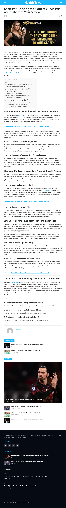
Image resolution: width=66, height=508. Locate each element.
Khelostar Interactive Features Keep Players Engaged (19, 88)
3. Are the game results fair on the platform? (17, 106)
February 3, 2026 (15, 421)
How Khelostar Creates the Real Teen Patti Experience (19, 84)
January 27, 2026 (19, 16)
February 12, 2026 (10, 401)
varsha (10, 16)
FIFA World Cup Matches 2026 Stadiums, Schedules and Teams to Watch (25, 476)
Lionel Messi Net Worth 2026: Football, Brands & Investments (27, 344)
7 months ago (15, 346)
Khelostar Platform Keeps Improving (15, 97)
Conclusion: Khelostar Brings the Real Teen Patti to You (19, 101)
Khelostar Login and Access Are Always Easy (17, 99)
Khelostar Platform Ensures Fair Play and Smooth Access (20, 90)
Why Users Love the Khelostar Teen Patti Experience (18, 95)
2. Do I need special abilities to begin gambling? (18, 104)
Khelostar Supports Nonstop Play (14, 93)
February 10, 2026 (16, 408)
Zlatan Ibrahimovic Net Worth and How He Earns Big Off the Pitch (23, 399)
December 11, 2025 (9, 488)
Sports (6, 483)
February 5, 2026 (15, 414)
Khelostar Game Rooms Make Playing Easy (17, 86)
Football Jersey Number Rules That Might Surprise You (20, 486)
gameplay (47, 190)
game (19, 115)
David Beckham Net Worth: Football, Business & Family (26, 406)
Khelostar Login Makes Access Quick (15, 91)
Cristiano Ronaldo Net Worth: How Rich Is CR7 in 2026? (25, 350)
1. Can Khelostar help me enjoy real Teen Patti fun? (18, 102)
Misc (25, 16)
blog (5, 473)
